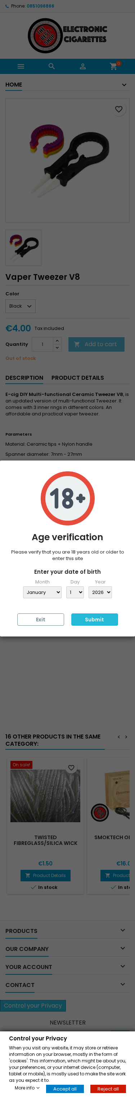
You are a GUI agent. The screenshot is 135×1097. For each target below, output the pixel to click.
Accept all (65, 1088)
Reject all (108, 1088)
